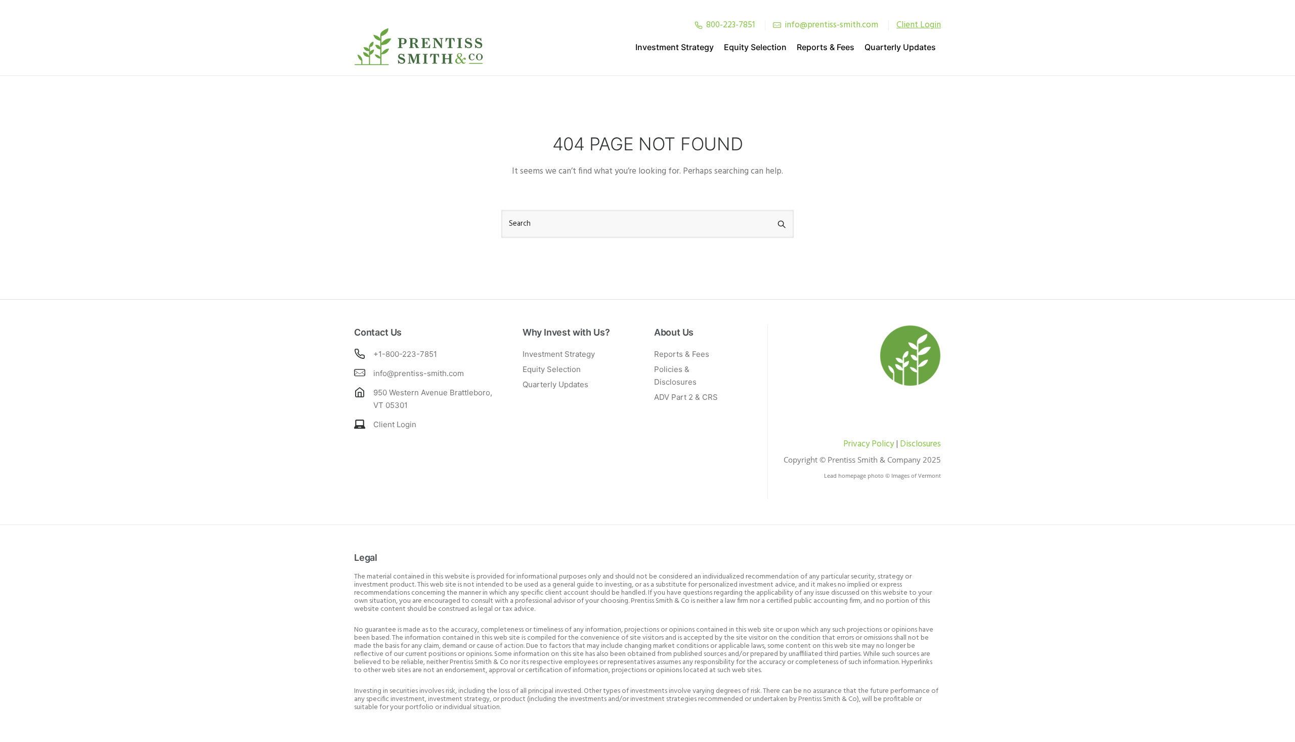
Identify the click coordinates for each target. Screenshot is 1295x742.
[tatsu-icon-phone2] (699, 25)
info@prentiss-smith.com (831, 25)
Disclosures (920, 444)
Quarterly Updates (900, 47)
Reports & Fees (825, 47)
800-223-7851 (730, 25)
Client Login (394, 424)
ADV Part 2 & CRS (686, 397)
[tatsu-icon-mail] (777, 25)
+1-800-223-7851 (405, 354)
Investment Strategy (674, 47)
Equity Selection (755, 47)
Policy (882, 444)
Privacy (856, 444)
